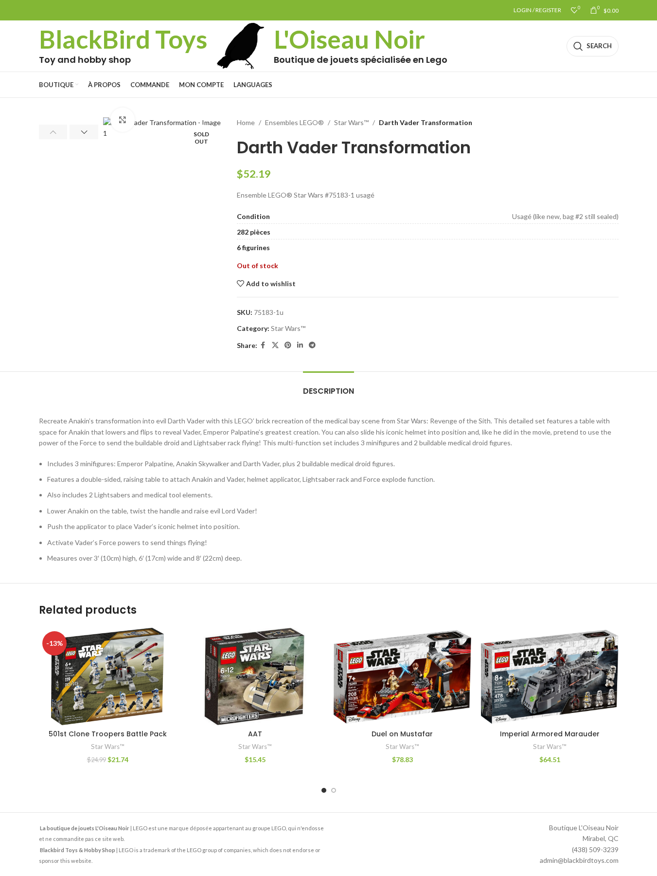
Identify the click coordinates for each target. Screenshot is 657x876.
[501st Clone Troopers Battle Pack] (108, 676)
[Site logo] (241, 45)
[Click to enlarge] (122, 120)
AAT (255, 734)
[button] (53, 132)
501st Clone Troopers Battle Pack (108, 734)
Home (246, 122)
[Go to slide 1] (323, 790)
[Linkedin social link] (300, 345)
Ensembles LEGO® (294, 122)
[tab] (328, 386)
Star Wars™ (351, 122)
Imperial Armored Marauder (550, 734)
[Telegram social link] (312, 345)
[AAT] (255, 676)
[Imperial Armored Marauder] (550, 676)
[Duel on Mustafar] (402, 676)
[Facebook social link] (263, 345)
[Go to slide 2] (333, 790)
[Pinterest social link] (288, 345)
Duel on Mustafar (402, 734)
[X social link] (275, 345)
